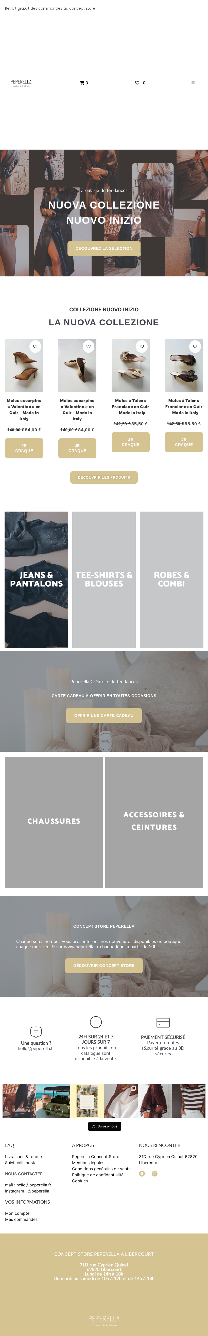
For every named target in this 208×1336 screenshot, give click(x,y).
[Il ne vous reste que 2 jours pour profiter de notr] (154, 1101)
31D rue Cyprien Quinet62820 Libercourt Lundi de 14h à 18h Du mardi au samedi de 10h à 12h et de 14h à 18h (104, 1271)
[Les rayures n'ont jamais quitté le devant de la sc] (188, 1101)
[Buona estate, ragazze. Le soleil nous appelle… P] (87, 1101)
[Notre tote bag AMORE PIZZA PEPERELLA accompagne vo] (53, 1101)
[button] (193, 82)
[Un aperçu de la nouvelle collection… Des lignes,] (19, 1101)
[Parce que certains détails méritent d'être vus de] (121, 1101)
